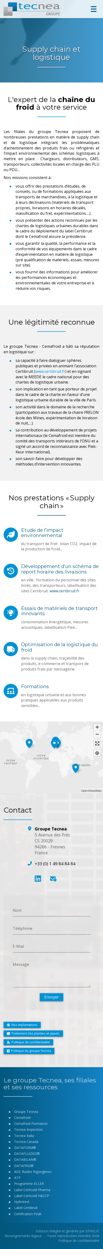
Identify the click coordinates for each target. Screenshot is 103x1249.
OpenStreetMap (91, 790)
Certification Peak (27, 1214)
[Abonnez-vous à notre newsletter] (53, 878)
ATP (17, 1177)
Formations (35, 686)
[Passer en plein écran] (97, 743)
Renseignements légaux (23, 1236)
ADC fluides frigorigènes (33, 1171)
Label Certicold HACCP (31, 1195)
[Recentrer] (97, 752)
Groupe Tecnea (26, 1111)
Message (21, 964)
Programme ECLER (29, 1183)
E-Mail (18, 946)
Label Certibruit (26, 1207)
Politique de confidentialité (78, 1240)
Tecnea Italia (24, 1135)
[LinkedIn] (38, 878)
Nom (17, 910)
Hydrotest (21, 1201)
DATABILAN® (25, 1159)
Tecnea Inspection (28, 1129)
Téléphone (22, 928)
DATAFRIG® (24, 1165)
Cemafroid (22, 1117)
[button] (54, 743)
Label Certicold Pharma (32, 1190)
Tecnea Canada (26, 1141)
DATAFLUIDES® (27, 1153)
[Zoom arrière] (97, 734)
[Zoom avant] (97, 727)
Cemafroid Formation (31, 1123)
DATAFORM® (25, 1147)
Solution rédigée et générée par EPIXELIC (67, 1231)
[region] (51, 757)
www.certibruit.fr (50, 371)
